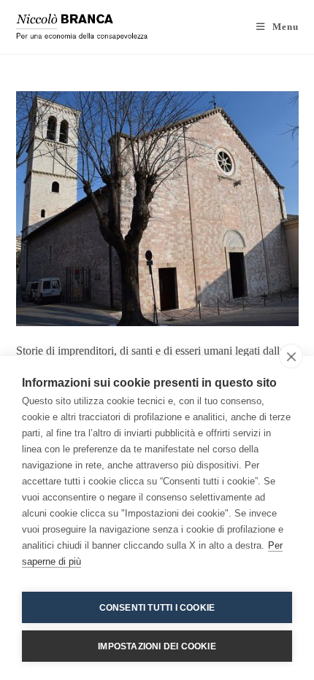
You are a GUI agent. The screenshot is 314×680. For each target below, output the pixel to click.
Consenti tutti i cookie (157, 608)
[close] (291, 356)
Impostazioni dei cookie (157, 646)
